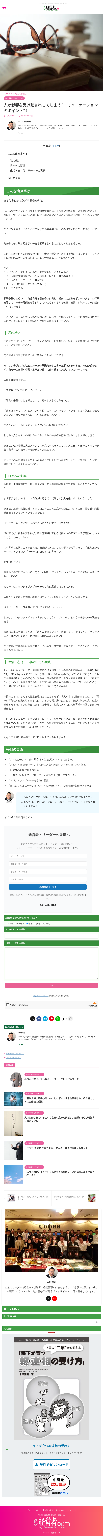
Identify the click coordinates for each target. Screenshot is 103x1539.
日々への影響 (17, 165)
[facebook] (38, 1018)
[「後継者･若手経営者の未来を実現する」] (52, 9)
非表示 (55, 145)
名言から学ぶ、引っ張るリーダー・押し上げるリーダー (52, 1079)
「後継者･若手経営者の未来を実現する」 (51, 1515)
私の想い (15, 160)
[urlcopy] (70, 1018)
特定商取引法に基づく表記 (54, 1510)
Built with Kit (48, 905)
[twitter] (19, 133)
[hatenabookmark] (45, 1018)
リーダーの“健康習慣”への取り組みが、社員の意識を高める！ (56, 1147)
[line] (57, 1018)
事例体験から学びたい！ (15, 1054)
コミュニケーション (13, 1058)
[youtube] (22, 133)
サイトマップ (71, 1510)
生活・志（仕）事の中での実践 (27, 170)
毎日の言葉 (14, 178)
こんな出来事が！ (18, 153)
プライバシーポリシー (40, 996)
